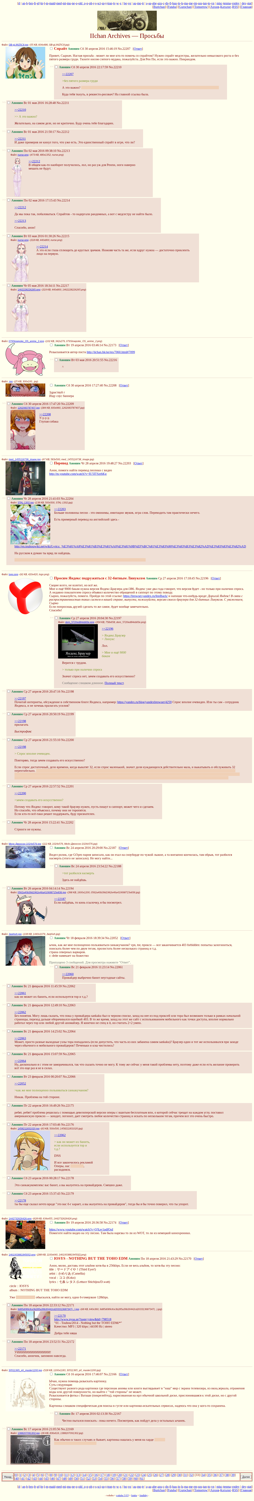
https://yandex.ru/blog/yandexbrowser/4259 (144, 702)
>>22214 (42, 246)
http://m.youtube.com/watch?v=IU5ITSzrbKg (78, 473)
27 (161, 1475)
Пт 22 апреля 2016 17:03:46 (35, 1124)
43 (34, 1478)
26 (155, 1475)
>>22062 (20, 1012)
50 (76, 1478)
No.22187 (110, 847)
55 (106, 1478)
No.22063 (69, 1005)
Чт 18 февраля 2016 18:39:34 (79, 938)
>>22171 (20, 1348)
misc (219, 3)
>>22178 (20, 1200)
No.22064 (69, 1031)
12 (72, 1475)
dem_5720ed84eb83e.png (79, 622)
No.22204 (67, 498)
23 (137, 1475)
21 (125, 1475)
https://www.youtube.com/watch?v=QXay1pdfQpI (81, 1229)
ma (186, 3)
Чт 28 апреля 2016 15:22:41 (35, 822)
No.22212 (63, 131)
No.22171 (68, 1305)
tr (143, 3)
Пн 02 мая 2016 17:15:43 (33, 200)
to (209, 3)
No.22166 (110, 1374)
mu (69, 3)
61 (141, 1478)
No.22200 (67, 740)
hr (41, 3)
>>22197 (20, 698)
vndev (236, 3)
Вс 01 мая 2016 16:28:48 (33, 102)
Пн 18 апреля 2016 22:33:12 (36, 1305)
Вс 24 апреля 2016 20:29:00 (78, 847)
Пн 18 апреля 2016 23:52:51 (36, 1341)
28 (167, 1475)
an (23, 3)
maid (52, 3)
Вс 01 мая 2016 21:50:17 (33, 131)
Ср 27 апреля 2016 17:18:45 (124, 578)
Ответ (138, 48)
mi (64, 3)
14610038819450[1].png (22, 1254)
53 (94, 1478)
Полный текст (114, 683)
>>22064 (20, 1061)
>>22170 (60, 1315)
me (191, 3)
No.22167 (115, 1413)
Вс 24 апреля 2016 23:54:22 (83, 866)
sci (99, 3)
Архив (214, 7)
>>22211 (20, 138)
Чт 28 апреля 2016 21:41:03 (35, 498)
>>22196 (107, 628)
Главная (246, 7)
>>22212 (34, 161)
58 (124, 1478)
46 (52, 1478)
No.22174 (110, 1222)
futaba (134, 1495)
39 (233, 1475)
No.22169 (67, 1429)
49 (70, 1478)
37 (221, 1475)
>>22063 (20, 1038)
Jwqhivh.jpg (15, 934)
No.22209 (67, 403)
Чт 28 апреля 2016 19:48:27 (85, 463)
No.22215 (63, 236)
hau (174, 3)
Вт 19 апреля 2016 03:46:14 (78, 345)
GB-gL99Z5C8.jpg (18, 44)
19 (113, 1475)
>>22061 (20, 993)
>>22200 (20, 793)
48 (64, 1478)
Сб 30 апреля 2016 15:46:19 (85, 48)
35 (209, 1475)
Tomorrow (201, 7)
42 (28, 1478)
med (59, 3)
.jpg (11, 381)
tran (109, 3)
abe (154, 3)
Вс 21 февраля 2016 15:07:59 (36, 1054)
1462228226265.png (29, 289)
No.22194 (67, 888)
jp (179, 3)
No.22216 (110, 360)
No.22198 (67, 691)
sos (200, 3)
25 (149, 1475)
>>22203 (60, 509)
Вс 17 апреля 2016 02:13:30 (83, 1413)
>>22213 (20, 220)
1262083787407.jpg (29, 407)
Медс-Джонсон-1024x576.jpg (25, 844)
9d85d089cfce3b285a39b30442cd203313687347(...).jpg (48, 1309)
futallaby (144, 1495)
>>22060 (68, 974)
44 (40, 1478)
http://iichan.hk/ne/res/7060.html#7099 (111, 352)
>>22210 (20, 109)
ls (182, 3)
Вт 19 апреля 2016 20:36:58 (78, 1222)
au (134, 3)
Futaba (172, 7)
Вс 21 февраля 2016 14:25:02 (36, 1031)
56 (112, 1478)
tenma (227, 3)
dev (244, 3)
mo (139, 3)
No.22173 (110, 345)
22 (131, 1475)
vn (212, 3)
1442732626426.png (20, 1218)
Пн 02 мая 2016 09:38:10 (33, 150)
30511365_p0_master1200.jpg (25, 1370)
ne (73, 3)
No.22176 (67, 1124)
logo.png (13, 574)
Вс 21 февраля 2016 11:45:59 (36, 986)
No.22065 (69, 1054)
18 (108, 1475)
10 (60, 1475)
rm (195, 3)
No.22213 (63, 150)
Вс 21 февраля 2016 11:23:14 (84, 967)
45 (46, 1478)
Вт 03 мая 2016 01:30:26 (33, 236)
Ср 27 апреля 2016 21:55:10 (35, 740)
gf (38, 3)
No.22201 (67, 786)
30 (179, 1475)
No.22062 (69, 986)
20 (119, 1475)
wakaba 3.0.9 (122, 1495)
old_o (82, 3)
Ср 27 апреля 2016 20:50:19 (35, 714)
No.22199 (67, 714)
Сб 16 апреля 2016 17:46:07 (78, 1374)
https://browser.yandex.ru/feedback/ (145, 596)
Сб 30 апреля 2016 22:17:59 (83, 67)
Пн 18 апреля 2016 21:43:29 (116, 1258)
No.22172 (68, 1341)
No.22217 (62, 285)
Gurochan (185, 7)
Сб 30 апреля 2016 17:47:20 (35, 403)
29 (173, 1475)
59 (130, 1478)
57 (118, 1478)
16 (96, 1475)
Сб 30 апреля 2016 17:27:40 (78, 385)
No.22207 (124, 48)
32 (191, 1475)
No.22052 (111, 938)
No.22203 (124, 463)
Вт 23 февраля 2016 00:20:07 (36, 1076)
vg (129, 3)
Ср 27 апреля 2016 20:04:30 (83, 618)
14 (84, 1475)
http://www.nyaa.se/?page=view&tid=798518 (82, 1319)
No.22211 (63, 102)
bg (125, 3)
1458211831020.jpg (28, 1128)
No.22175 (67, 1105)
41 (22, 1478)
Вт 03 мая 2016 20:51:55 (81, 360)
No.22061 (116, 967)
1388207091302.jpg (29, 1433)
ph (90, 3)
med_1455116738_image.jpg (25, 459)
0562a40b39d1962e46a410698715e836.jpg (42, 892)
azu (160, 3)
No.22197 (115, 618)
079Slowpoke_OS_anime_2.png (26, 341)
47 (58, 1478)
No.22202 (67, 822)
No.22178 (67, 1178)
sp (103, 3)
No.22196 (202, 578)
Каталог (225, 7)
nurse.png (23, 154)
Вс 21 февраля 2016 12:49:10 (36, 1005)
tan (205, 3)
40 (16, 1478)
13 (78, 1475)
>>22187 (60, 899)
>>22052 (20, 1083)
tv (114, 3)
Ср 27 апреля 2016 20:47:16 (35, 691)
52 (88, 1478)
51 (82, 1478)
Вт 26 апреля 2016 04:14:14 (35, 888)
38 (227, 1475)
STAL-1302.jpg (26, 502)
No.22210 (115, 67)
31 (185, 1475)
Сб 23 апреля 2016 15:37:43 (35, 1193)
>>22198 (20, 721)
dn (166, 3)
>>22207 (68, 74)
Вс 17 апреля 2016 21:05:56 (35, 1429)
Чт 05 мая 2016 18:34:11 (33, 285)
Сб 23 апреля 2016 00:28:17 (35, 1178)
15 (90, 1475)
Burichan (159, 7)
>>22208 (45, 414)
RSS (235, 7)
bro (31, 3)
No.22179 (67, 1193)
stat (249, 3)
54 (100, 1478)
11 (66, 1475)
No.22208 (110, 385)
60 (136, 1478)
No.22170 (185, 1258)
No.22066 (69, 1076)
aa (149, 3)
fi (170, 3)
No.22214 (63, 200)
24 (143, 1475)
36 (215, 1475)
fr (35, 3)
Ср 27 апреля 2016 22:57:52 (35, 786)
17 (102, 1475)
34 (203, 1475)
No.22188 (115, 866)
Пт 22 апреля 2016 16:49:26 (35, 1105)
